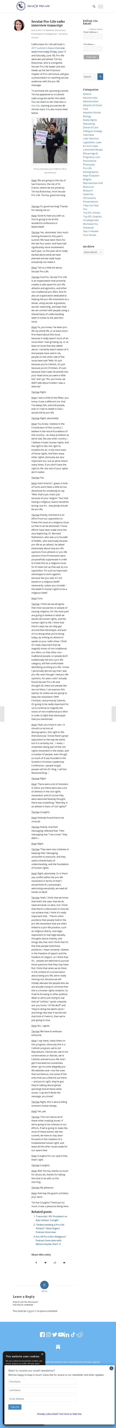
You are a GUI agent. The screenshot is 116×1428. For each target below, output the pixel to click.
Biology (87, 116)
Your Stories (89, 235)
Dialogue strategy (92, 131)
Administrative (90, 101)
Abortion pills (90, 97)
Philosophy (89, 164)
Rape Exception (91, 175)
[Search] (92, 6)
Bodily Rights (90, 120)
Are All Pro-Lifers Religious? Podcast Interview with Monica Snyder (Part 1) (51, 1240)
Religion (87, 179)
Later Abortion (91, 138)
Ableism (87, 94)
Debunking (89, 123)
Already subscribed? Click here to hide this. (59, 1413)
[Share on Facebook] (36, 1263)
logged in (32, 1311)
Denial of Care (90, 127)
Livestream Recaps (93, 149)
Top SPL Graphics (92, 216)
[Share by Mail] (64, 1263)
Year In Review (90, 231)
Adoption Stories (92, 112)
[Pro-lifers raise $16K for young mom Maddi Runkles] (2, 714)
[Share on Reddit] (55, 1263)
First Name (89, 44)
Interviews (88, 134)
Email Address (91, 32)
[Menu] (99, 6)
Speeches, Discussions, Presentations (90, 198)
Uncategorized (50, 34)
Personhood (89, 160)
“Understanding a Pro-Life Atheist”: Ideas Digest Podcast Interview (50, 1228)
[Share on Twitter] (45, 1263)
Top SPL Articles (91, 212)
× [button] (42, 1354)
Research (88, 190)
